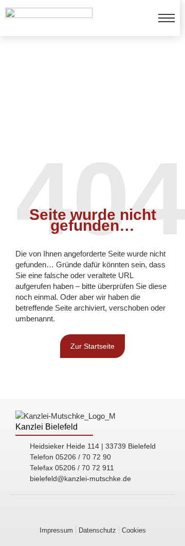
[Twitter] (135, 515)
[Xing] (63, 515)
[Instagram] (121, 515)
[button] (134, 530)
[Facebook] (107, 515)
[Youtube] (78, 515)
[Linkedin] (49, 515)
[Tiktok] (92, 515)
